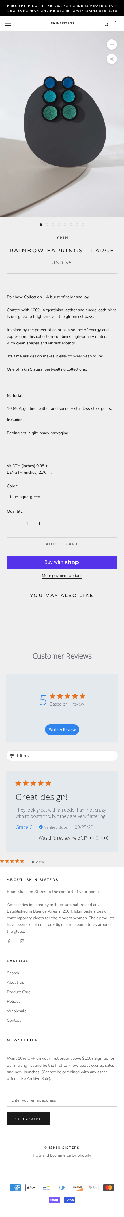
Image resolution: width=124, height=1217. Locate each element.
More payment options (62, 575)
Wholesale (16, 1011)
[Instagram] (22, 941)
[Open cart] (116, 23)
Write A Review (62, 729)
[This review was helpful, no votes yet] (92, 838)
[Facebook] (9, 941)
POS (37, 1155)
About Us (15, 982)
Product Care (18, 992)
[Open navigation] (8, 24)
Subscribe (28, 1119)
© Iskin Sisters (62, 1148)
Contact (14, 1020)
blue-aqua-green (25, 497)
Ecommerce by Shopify (70, 1155)
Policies (13, 1001)
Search (13, 973)
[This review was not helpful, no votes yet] (103, 838)
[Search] (106, 23)
